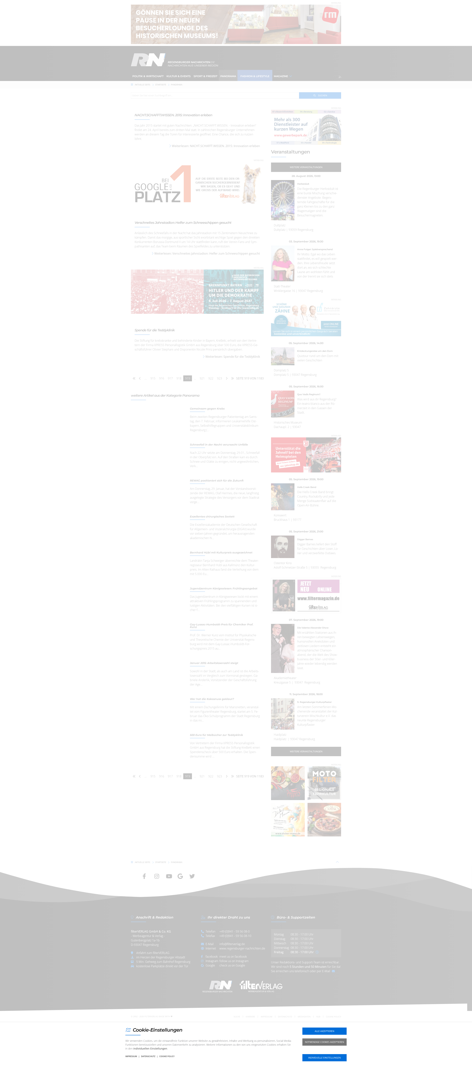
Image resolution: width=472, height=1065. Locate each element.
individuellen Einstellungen (150, 1048)
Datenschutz (148, 1056)
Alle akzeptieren (324, 1031)
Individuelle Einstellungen (324, 1057)
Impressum (131, 1056)
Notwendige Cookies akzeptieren (324, 1042)
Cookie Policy (167, 1056)
